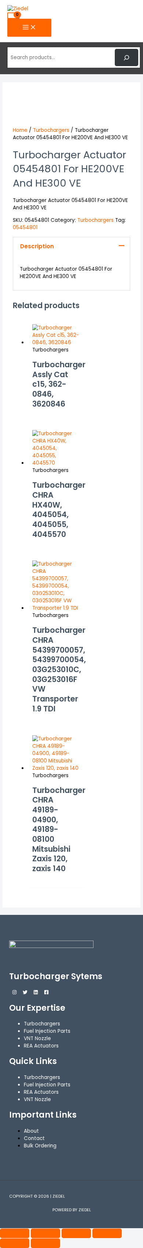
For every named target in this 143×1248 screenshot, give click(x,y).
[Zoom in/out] (14, 1233)
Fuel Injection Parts (47, 1084)
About (31, 1131)
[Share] (76, 1233)
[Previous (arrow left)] (14, 1243)
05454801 (25, 227)
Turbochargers (51, 130)
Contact (34, 1138)
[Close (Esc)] (107, 1233)
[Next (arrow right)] (45, 1243)
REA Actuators (41, 1092)
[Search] (126, 57)
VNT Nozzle (37, 1099)
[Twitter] (25, 993)
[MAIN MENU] (29, 28)
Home (20, 130)
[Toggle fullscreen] (45, 1233)
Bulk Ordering (40, 1145)
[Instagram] (14, 993)
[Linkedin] (35, 993)
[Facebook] (46, 993)
